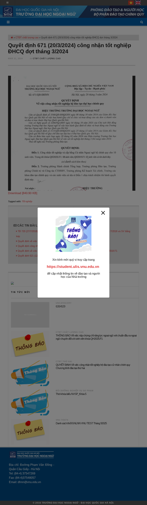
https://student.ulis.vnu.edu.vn (73, 267)
